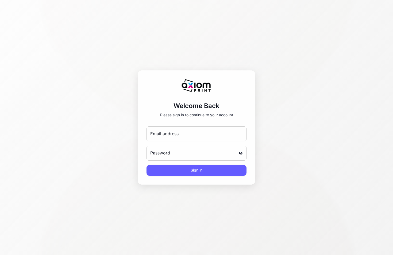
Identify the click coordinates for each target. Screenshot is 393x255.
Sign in (196, 170)
